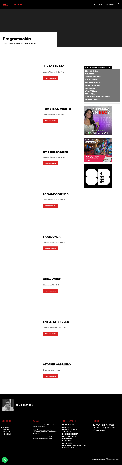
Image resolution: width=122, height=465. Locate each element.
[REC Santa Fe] (5, 4)
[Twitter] (94, 427)
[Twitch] (94, 425)
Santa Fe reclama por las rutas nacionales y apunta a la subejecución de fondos (45, 431)
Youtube (110, 425)
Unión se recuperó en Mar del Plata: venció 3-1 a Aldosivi (44, 425)
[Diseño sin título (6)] (98, 190)
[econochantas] (98, 136)
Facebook (111, 428)
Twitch (99, 425)
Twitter (100, 428)
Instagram (101, 430)
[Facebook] (105, 427)
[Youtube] (104, 425)
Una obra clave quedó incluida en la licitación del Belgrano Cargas (44, 437)
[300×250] (98, 163)
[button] (118, 4)
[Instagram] (94, 430)
